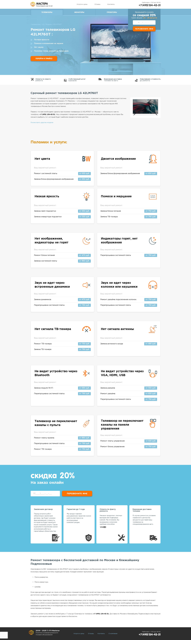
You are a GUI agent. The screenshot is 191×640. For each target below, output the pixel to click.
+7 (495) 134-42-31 (149, 5)
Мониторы (79, 12)
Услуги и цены (82, 4)
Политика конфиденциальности (47, 632)
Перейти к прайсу (43, 59)
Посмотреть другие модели (42, 122)
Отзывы (97, 4)
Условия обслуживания (44, 634)
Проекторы (112, 12)
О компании (113, 633)
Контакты (111, 4)
